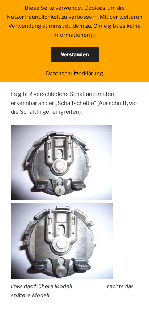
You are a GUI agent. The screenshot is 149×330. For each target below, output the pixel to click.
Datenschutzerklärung (74, 73)
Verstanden (75, 54)
